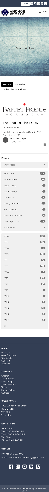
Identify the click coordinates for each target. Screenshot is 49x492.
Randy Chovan (24, 203)
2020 (24, 272)
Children (5, 376)
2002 (24, 320)
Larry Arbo (24, 197)
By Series (20, 84)
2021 (24, 266)
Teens (4, 387)
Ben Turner (24, 173)
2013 (24, 290)
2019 (24, 278)
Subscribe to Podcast (14, 89)
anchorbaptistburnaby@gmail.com (27, 457)
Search (25, 4)
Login (24, 491)
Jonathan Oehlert (24, 215)
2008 (24, 296)
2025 (24, 242)
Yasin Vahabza (24, 179)
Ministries (6, 371)
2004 (24, 308)
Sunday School (8, 390)
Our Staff (5, 361)
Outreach (5, 393)
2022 (24, 260)
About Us (5, 352)
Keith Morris (24, 185)
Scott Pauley (24, 191)
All (5, 326)
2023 (24, 254)
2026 (24, 236)
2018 (24, 284)
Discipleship (7, 381)
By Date (7, 84)
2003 (24, 314)
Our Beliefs (6, 358)
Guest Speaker (24, 221)
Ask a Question (8, 355)
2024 (24, 248)
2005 (24, 302)
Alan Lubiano (24, 209)
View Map (6, 415)
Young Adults (7, 378)
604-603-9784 (17, 453)
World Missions (8, 384)
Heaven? (5, 363)
